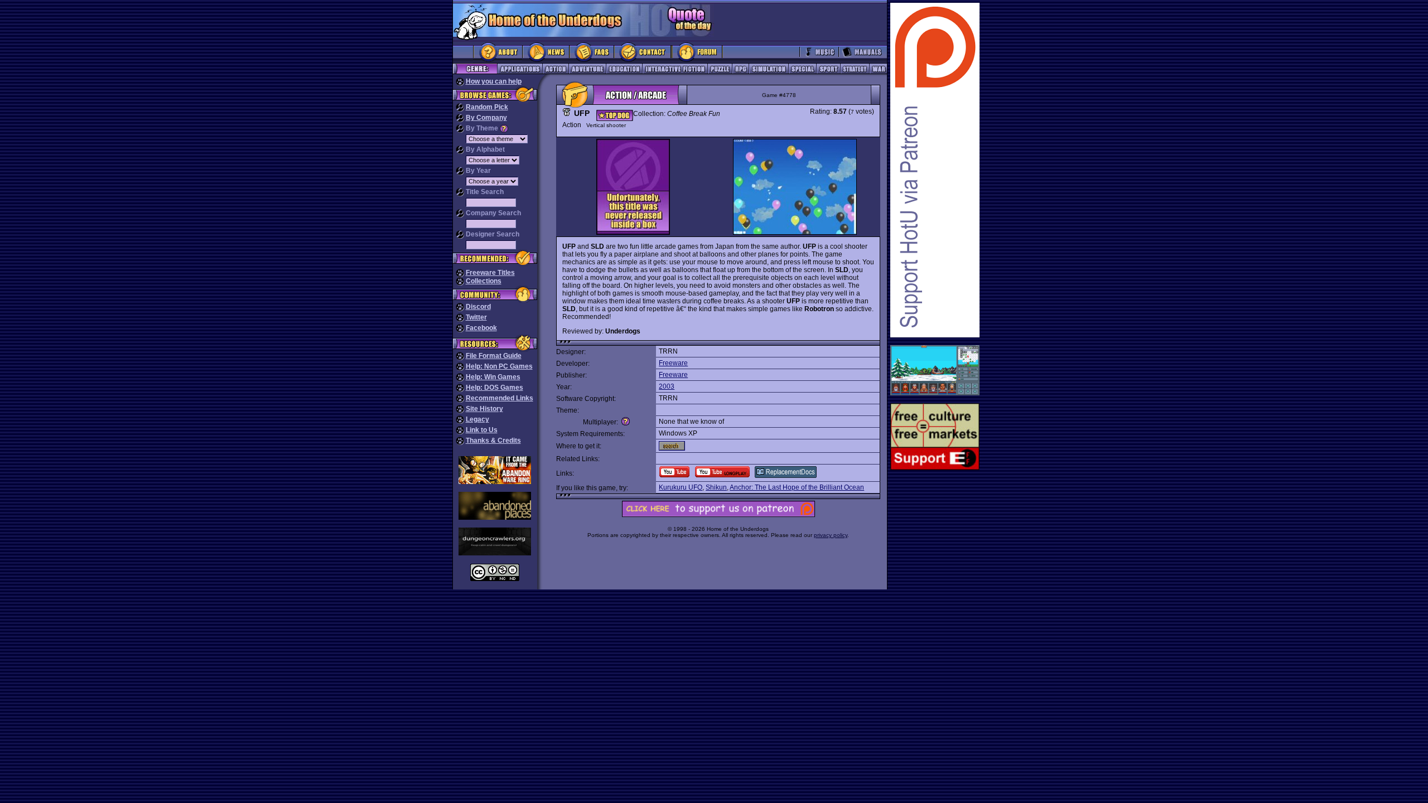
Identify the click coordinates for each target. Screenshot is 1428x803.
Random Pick (487, 107)
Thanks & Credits (493, 440)
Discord (478, 307)
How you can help (494, 81)
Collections (483, 281)
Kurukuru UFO (680, 487)
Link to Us (482, 430)
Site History (484, 409)
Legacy (477, 419)
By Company (486, 118)
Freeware (673, 363)
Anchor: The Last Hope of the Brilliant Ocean (797, 487)
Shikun (716, 487)
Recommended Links (499, 398)
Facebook (481, 328)
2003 (666, 386)
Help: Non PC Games (499, 366)
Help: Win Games (493, 377)
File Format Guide (494, 356)
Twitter (476, 317)
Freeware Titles (490, 273)
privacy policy (830, 535)
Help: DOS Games (494, 387)
